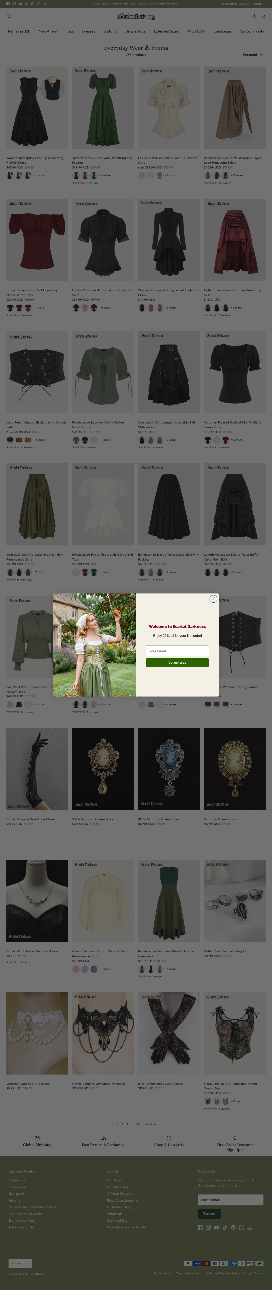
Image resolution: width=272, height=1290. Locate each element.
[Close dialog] (213, 599)
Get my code (177, 662)
